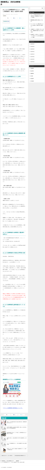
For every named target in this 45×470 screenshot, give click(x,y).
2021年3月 (32, 61)
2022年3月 (32, 51)
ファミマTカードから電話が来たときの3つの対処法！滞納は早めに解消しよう (37, 25)
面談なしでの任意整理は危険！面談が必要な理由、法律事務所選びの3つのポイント (17, 422)
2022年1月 (32, 54)
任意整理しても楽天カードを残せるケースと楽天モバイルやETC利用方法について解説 (37, 36)
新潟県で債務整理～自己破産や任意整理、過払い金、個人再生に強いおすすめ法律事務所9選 (17, 428)
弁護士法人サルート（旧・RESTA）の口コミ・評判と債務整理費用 (8, 455)
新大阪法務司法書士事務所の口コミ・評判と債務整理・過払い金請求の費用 (21, 455)
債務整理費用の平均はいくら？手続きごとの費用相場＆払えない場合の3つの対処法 (17, 433)
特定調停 (32, 78)
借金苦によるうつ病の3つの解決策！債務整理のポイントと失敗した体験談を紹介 (16, 449)
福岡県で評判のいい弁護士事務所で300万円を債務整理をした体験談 (16, 438)
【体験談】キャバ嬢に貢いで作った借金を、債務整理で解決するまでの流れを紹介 (37, 30)
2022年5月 (32, 46)
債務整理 (4, 15)
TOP (8, 460)
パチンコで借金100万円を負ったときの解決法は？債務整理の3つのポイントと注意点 (37, 16)
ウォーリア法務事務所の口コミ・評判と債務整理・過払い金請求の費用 (17, 444)
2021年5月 (32, 56)
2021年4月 (32, 59)
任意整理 (32, 68)
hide (8, 21)
